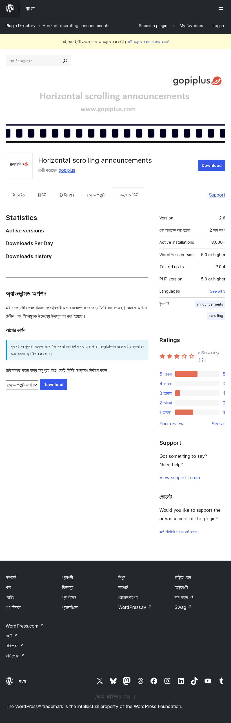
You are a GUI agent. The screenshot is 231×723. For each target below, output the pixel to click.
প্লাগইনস (69, 597)
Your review (171, 423)
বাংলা (22, 681)
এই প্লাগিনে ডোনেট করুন (178, 531)
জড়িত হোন (183, 577)
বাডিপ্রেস (15, 656)
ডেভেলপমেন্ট (96, 195)
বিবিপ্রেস (15, 645)
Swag (183, 607)
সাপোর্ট (123, 587)
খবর (8, 587)
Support (217, 195)
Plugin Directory (20, 25)
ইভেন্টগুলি (181, 587)
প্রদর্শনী (67, 577)
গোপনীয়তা (13, 607)
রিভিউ (42, 195)
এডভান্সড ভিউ (128, 195)
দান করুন (184, 597)
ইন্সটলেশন (67, 195)
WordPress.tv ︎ (135, 607)
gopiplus (67, 170)
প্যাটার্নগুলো (70, 607)
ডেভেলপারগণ (127, 597)
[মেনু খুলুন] (222, 8)
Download (212, 165)
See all (218, 423)
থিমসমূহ (67, 587)
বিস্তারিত (18, 195)
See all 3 (217, 291)
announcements (209, 304)
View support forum (179, 477)
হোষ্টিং (10, 597)
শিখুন (121, 577)
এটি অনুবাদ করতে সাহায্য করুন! (148, 41)
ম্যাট (12, 636)
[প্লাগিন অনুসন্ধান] (65, 60)
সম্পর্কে (11, 577)
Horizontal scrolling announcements (95, 160)
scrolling (216, 315)
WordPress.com (25, 626)
